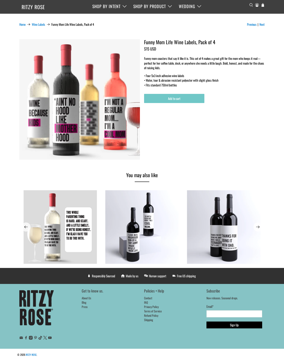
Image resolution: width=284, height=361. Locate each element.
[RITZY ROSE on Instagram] (31, 338)
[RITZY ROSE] (36, 310)
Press (85, 307)
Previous (252, 24)
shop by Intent (106, 6)
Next (262, 24)
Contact (148, 298)
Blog (84, 302)
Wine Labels (38, 24)
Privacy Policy (151, 307)
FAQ (146, 302)
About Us (86, 298)
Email (210, 306)
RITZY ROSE (33, 7)
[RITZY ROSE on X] (45, 338)
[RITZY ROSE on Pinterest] (35, 338)
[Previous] (26, 227)
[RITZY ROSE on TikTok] (40, 338)
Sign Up (234, 325)
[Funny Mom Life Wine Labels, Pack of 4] (79, 99)
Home (22, 24)
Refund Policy (151, 315)
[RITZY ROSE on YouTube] (50, 338)
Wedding (187, 6)
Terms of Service (153, 311)
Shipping (148, 320)
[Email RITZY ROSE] (21, 338)
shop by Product (149, 6)
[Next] (258, 227)
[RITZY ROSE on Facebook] (26, 338)
